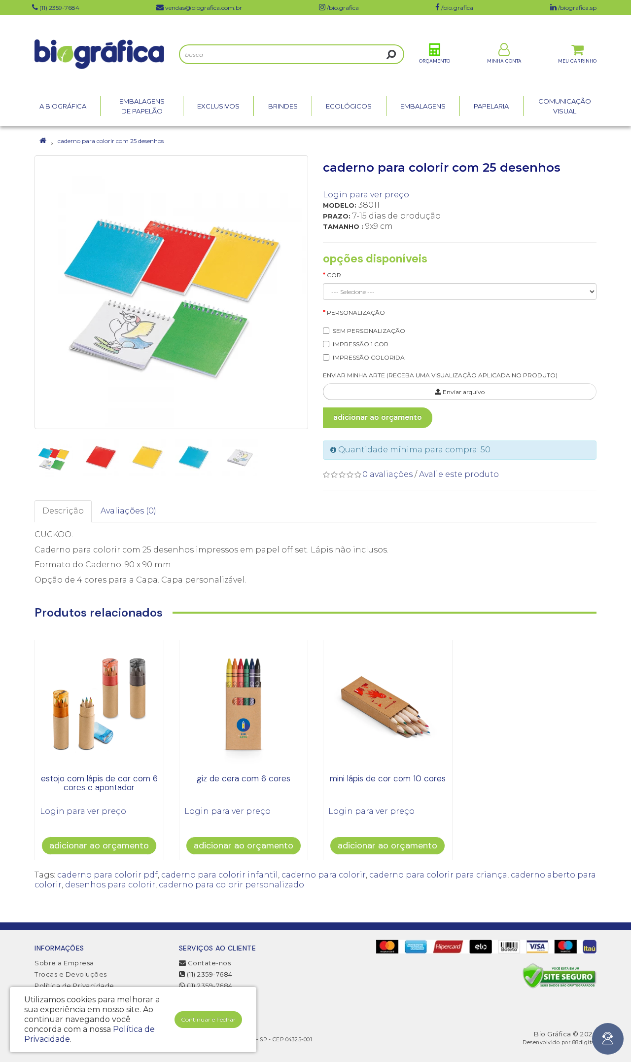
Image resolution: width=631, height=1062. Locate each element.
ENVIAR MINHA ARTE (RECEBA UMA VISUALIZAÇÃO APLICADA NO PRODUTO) (440, 375)
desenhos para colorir (110, 884)
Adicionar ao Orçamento (377, 417)
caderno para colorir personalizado (231, 884)
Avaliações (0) (128, 510)
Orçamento (434, 61)
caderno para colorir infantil (219, 874)
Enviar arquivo (463, 392)
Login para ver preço (366, 194)
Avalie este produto (459, 474)
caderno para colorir (323, 874)
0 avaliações (387, 474)
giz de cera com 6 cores (243, 778)
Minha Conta (504, 61)
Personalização (356, 312)
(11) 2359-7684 (209, 974)
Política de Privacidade (74, 985)
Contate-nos (208, 963)
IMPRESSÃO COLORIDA (369, 357)
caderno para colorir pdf (107, 874)
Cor (334, 275)
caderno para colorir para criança (438, 874)
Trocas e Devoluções (71, 974)
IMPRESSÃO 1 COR (360, 344)
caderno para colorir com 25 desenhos (111, 141)
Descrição (63, 510)
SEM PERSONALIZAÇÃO (369, 330)
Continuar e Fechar (208, 1019)
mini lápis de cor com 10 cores (388, 778)
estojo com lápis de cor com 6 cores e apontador (99, 783)
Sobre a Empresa (64, 963)
